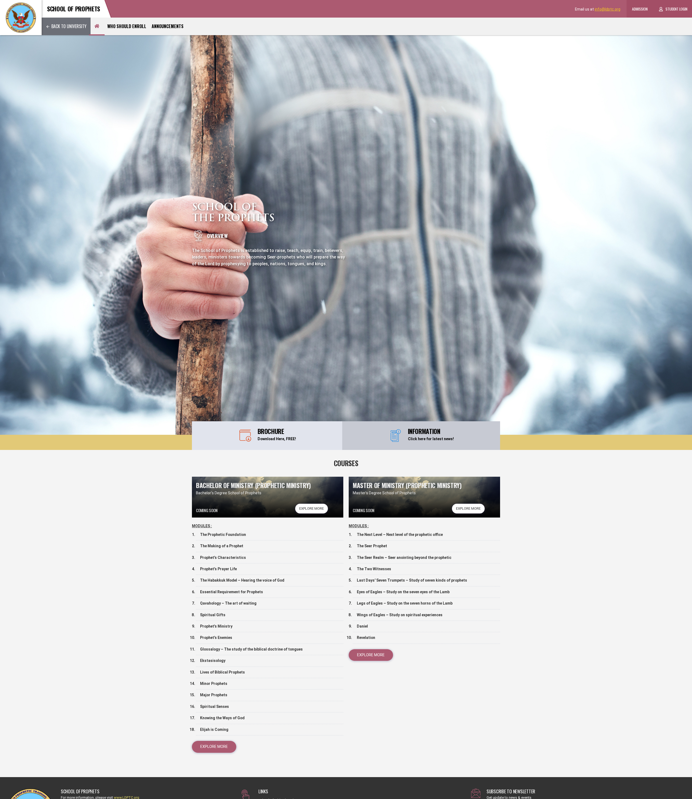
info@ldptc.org (607, 9)
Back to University (68, 26)
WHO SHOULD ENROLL (126, 26)
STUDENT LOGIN (676, 9)
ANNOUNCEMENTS (168, 26)
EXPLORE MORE (311, 508)
